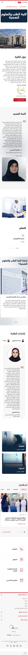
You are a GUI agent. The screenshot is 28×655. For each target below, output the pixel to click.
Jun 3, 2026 (13, 642)
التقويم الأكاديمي (11, 580)
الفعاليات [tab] (15, 489)
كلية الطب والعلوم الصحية (11, 7)
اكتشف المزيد (20, 100)
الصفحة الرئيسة (22, 7)
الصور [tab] (8, 489)
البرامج (26, 603)
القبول (26, 606)
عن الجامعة (25, 598)
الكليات (25, 601)
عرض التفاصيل (22, 524)
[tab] (18, 340)
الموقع (15, 559)
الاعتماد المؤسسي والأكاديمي (20, 608)
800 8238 (9, 635)
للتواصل (14, 549)
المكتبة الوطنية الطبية (12, 570)
